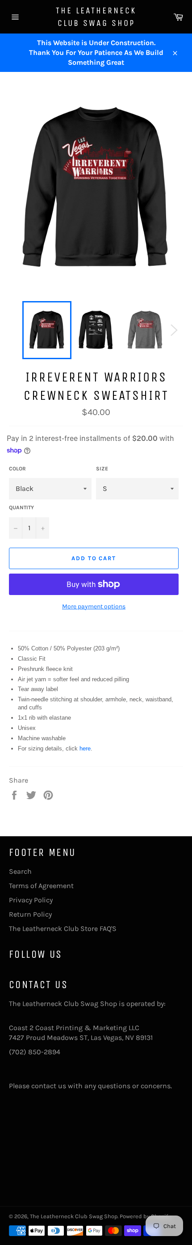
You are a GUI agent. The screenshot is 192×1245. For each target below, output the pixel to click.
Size (102, 468)
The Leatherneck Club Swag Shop (96, 16)
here (85, 748)
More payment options (93, 606)
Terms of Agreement (41, 885)
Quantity (21, 507)
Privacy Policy (31, 900)
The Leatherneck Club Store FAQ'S (63, 928)
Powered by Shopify (145, 1216)
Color (17, 468)
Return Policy (30, 914)
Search (20, 871)
